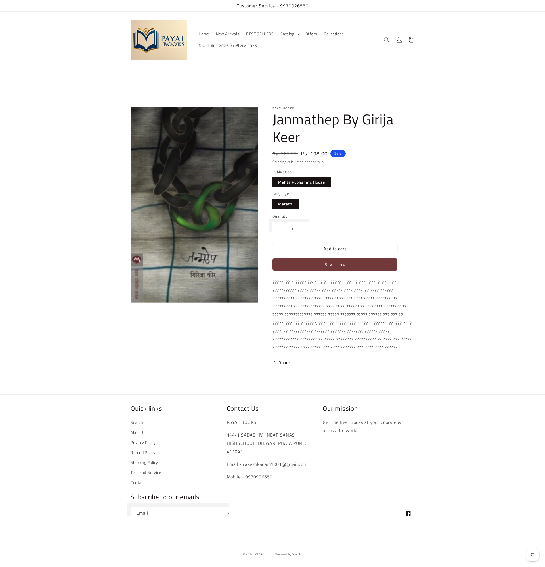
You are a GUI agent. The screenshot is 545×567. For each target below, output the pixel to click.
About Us (139, 432)
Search (137, 422)
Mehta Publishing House (301, 182)
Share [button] (284, 362)
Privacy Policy (143, 442)
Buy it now (335, 264)
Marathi (286, 204)
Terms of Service (146, 472)
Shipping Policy (144, 462)
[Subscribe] (226, 513)
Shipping (279, 161)
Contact (138, 482)
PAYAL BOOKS (264, 554)
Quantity (279, 216)
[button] (289, 34)
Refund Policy (143, 452)
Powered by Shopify (288, 554)
